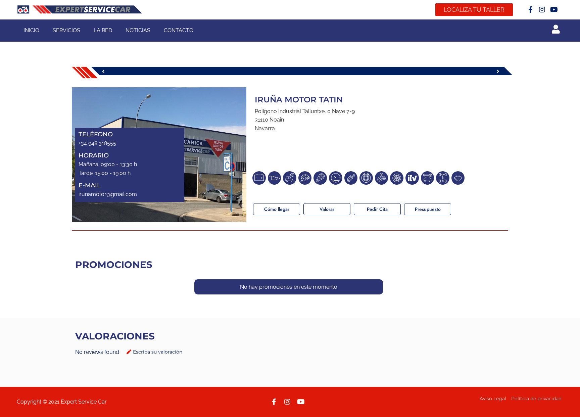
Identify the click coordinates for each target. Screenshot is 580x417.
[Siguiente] (403, 71)
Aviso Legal (493, 399)
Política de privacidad (536, 399)
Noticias (138, 30)
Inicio (31, 30)
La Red (103, 30)
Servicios (66, 30)
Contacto (178, 30)
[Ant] (200, 71)
